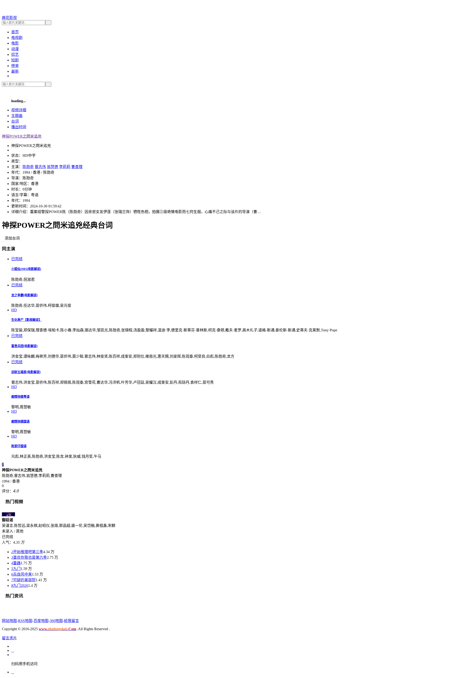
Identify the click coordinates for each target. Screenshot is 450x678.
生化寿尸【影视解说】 (26, 320)
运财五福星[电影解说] (26, 372)
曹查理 (76, 167)
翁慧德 (52, 167)
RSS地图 (25, 621)
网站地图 (9, 621)
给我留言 (71, 621)
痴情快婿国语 (20, 421)
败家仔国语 (18, 446)
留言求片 (9, 638)
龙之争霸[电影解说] (24, 295)
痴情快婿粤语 (20, 396)
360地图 (56, 621)
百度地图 (41, 621)
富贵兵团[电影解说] (24, 346)
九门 (16, 569)
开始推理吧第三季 (27, 552)
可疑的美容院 (23, 580)
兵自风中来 (21, 574)
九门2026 (19, 586)
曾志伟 (40, 167)
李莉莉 (64, 167)
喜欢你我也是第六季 (29, 557)
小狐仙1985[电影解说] (26, 269)
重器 (16, 563)
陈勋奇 (28, 167)
